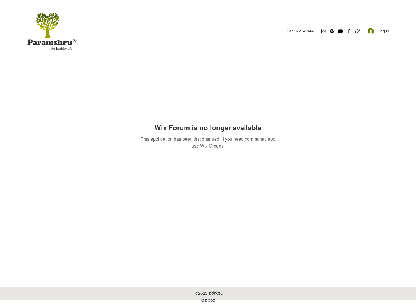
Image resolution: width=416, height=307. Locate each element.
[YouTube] (340, 31)
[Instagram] (323, 31)
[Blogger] (332, 31)
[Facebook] (349, 31)
